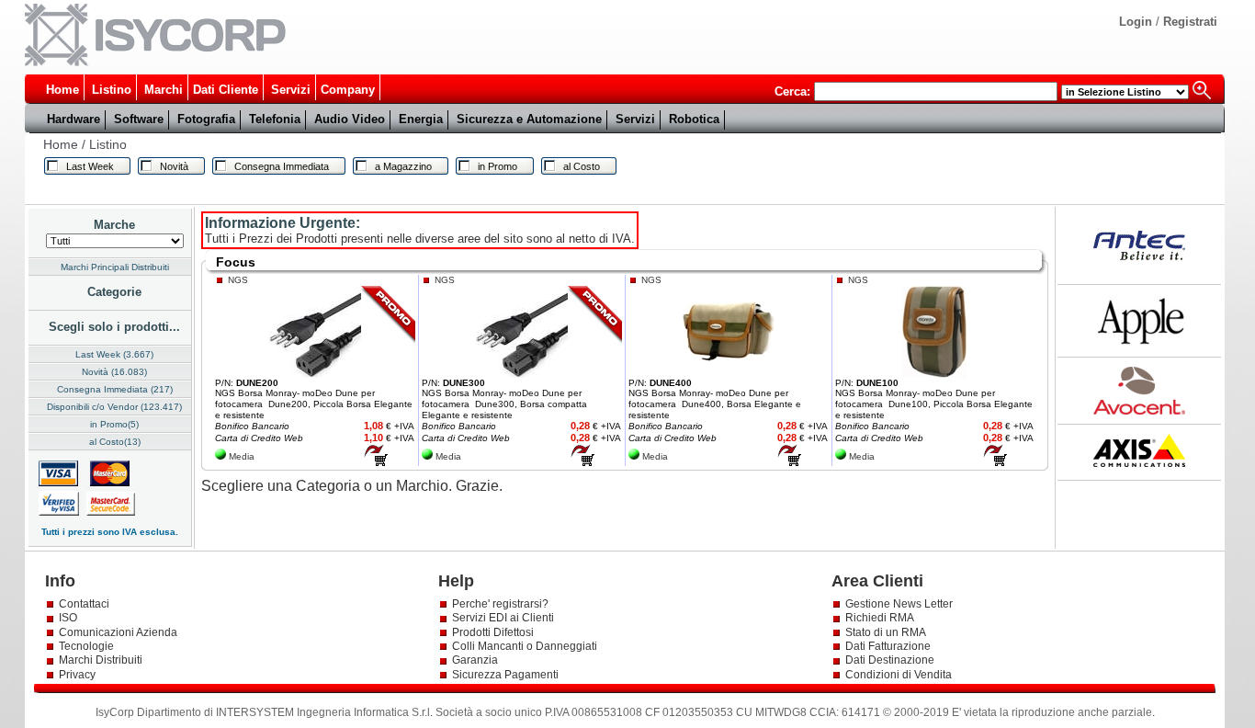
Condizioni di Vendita (898, 674)
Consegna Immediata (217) (115, 389)
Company (348, 90)
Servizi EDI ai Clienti (503, 617)
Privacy (78, 674)
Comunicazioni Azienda (118, 632)
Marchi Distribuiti (100, 660)
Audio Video (349, 119)
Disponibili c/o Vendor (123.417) (114, 407)
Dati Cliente (225, 90)
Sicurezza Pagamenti (505, 674)
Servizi (291, 90)
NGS (238, 280)
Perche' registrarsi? (500, 603)
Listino (111, 90)
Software (139, 119)
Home (62, 90)
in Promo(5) (114, 424)
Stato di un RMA (885, 632)
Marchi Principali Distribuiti (115, 267)
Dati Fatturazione (888, 646)
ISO (68, 617)
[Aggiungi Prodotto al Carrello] (376, 463)
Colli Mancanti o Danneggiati (524, 646)
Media (241, 456)
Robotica (694, 119)
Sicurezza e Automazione (529, 119)
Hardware (73, 119)
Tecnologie (86, 646)
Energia (421, 119)
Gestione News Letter (899, 603)
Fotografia (206, 119)
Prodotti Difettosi (493, 632)
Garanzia (475, 660)
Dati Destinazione (889, 660)
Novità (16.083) (114, 372)
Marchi (163, 90)
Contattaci (84, 603)
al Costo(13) (115, 442)
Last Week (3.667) (114, 354)
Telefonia (274, 119)
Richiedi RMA (879, 617)
